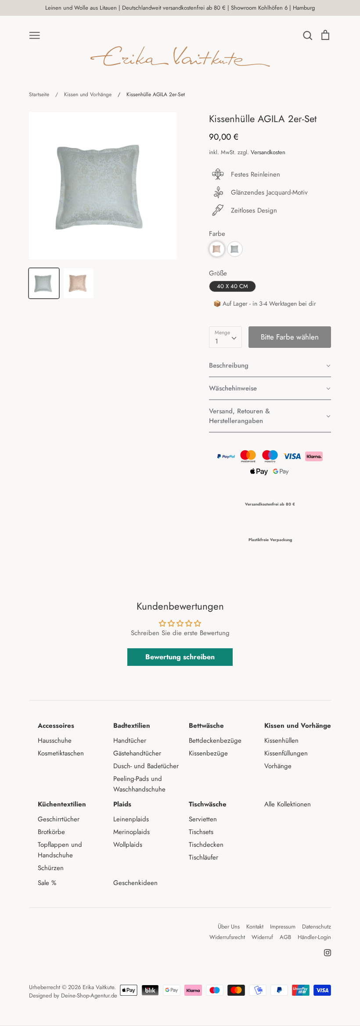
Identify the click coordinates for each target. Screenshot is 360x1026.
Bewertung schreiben (180, 657)
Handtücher (129, 740)
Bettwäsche (206, 725)
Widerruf (262, 937)
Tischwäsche (208, 804)
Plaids (122, 804)
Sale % (47, 883)
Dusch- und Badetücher (146, 766)
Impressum (282, 926)
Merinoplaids (131, 832)
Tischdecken (206, 844)
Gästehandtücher (137, 753)
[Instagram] (324, 952)
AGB (285, 937)
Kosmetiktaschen (61, 753)
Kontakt (254, 926)
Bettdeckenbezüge (215, 740)
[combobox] (225, 337)
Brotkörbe (51, 832)
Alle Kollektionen (287, 804)
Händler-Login (314, 937)
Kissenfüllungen (286, 753)
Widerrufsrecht (227, 937)
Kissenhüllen (281, 740)
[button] (270, 365)
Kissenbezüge (208, 753)
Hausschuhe (55, 740)
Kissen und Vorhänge (297, 725)
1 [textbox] (216, 341)
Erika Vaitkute (98, 987)
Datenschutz (316, 926)
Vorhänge (278, 766)
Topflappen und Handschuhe (60, 850)
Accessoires (56, 725)
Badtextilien (131, 725)
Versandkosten (268, 152)
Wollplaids (127, 844)
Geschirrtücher (58, 819)
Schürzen (51, 868)
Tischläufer (203, 857)
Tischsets (201, 832)
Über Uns (229, 926)
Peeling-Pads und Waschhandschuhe (139, 784)
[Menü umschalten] (34, 34)
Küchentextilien (62, 804)
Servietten (203, 819)
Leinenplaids (131, 819)
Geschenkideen (135, 883)
